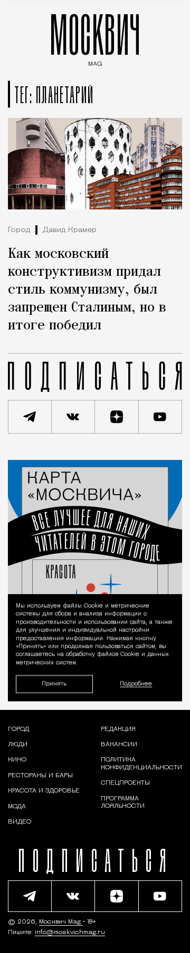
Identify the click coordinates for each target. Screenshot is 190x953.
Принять (54, 684)
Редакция (118, 729)
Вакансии (119, 744)
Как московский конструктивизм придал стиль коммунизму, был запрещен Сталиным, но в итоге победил (87, 290)
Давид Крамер (70, 230)
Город (19, 230)
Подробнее (136, 684)
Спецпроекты (125, 783)
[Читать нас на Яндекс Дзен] (117, 417)
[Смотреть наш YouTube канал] (161, 417)
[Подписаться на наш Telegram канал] (30, 417)
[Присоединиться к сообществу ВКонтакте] (74, 417)
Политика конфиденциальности (141, 763)
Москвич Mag (61, 922)
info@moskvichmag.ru (70, 932)
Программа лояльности (123, 802)
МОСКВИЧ (95, 37)
